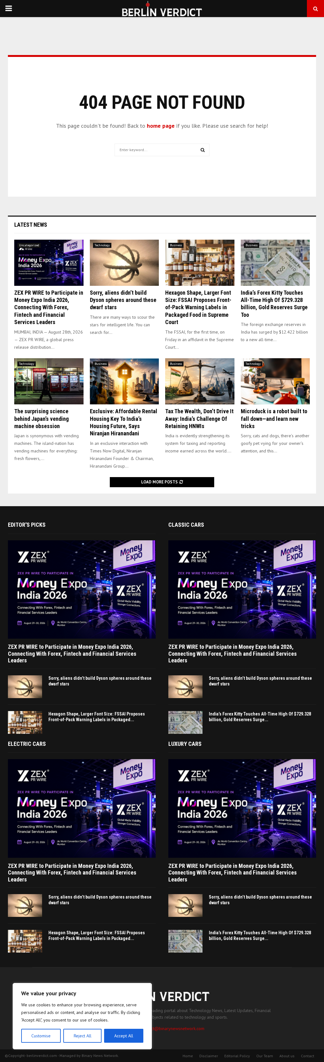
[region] (82, 1016)
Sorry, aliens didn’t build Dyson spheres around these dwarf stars (123, 300)
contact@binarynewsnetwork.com (172, 1028)
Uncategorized (29, 245)
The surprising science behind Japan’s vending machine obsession (41, 418)
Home (188, 1055)
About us (287, 1055)
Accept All (123, 1036)
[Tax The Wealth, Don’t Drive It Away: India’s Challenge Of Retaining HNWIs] (199, 381)
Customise (41, 1036)
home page (161, 125)
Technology (102, 245)
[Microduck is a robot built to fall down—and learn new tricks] (275, 381)
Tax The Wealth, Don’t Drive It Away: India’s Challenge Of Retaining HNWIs (199, 418)
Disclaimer (208, 1055)
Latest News (30, 224)
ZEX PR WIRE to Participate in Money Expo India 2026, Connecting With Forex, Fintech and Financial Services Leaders (48, 307)
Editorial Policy (237, 1055)
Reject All (82, 1036)
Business (176, 245)
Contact (307, 1055)
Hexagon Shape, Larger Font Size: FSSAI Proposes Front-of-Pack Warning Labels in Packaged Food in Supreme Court (198, 307)
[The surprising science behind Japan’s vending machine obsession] (49, 381)
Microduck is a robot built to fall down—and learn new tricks (274, 418)
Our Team (264, 1055)
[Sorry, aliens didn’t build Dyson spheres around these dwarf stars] (124, 263)
